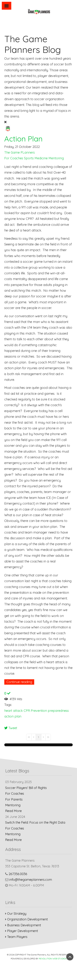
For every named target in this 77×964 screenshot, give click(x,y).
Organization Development (27, 919)
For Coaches (13, 158)
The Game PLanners (19, 152)
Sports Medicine (36, 158)
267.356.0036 (18, 874)
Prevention (39, 711)
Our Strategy (16, 913)
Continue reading (19, 682)
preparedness (58, 711)
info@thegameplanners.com (30, 880)
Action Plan (23, 138)
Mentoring (56, 158)
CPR (27, 711)
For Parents (14, 799)
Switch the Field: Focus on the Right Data (35, 822)
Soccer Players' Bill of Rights (26, 788)
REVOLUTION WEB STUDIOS (52, 958)
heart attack (13, 711)
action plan (12, 716)
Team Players (17, 937)
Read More (13, 811)
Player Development (22, 931)
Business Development (24, 925)
